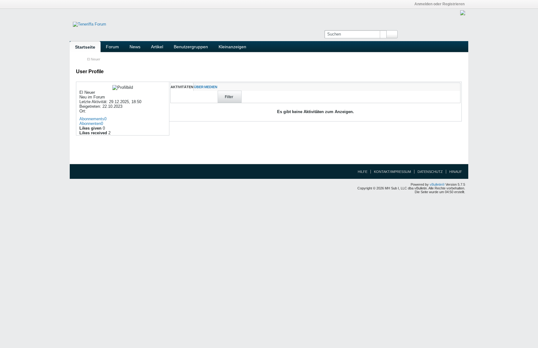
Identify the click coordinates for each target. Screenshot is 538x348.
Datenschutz (430, 172)
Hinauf (455, 172)
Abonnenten (90, 123)
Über (199, 87)
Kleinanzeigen (232, 46)
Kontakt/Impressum (392, 172)
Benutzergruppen (191, 46)
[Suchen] (392, 34)
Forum (112, 46)
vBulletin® (437, 184)
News (135, 46)
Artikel (157, 46)
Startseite (85, 47)
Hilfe (362, 172)
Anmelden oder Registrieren (439, 4)
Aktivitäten (182, 87)
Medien (210, 87)
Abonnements (91, 119)
